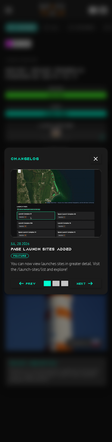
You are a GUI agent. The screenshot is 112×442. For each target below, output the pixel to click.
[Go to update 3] (64, 283)
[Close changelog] (95, 159)
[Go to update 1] (47, 283)
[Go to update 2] (56, 283)
